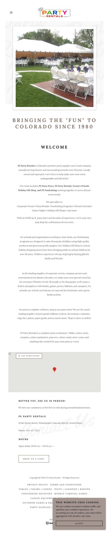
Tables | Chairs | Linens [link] (35, 489)
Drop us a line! (34, 459)
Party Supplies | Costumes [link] (48, 507)
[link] (54, 12)
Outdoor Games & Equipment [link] (43, 503)
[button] (15, 12)
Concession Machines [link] (37, 494)
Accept (79, 523)
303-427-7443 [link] (32, 430)
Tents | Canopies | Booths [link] (72, 489)
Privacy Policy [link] (37, 484)
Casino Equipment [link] (43, 498)
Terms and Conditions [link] (66, 484)
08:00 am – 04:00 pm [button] (41, 446)
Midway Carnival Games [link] (70, 494)
